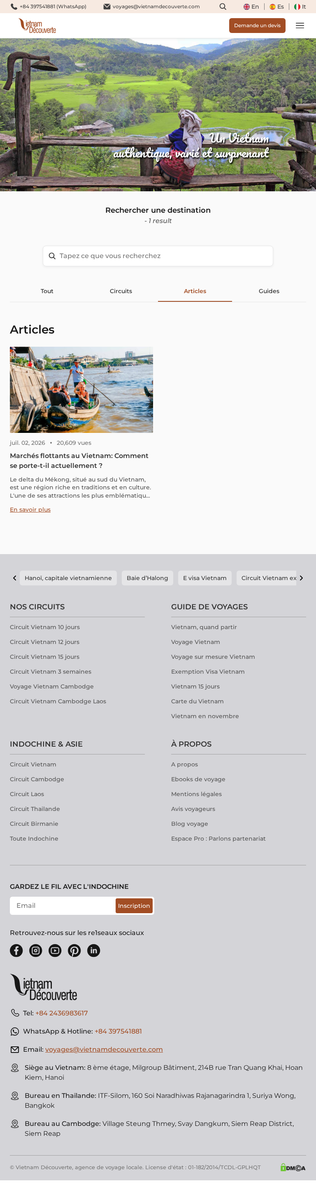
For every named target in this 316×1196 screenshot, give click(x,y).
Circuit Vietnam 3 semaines (50, 671)
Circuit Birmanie (34, 823)
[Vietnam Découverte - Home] (37, 25)
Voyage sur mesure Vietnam (213, 656)
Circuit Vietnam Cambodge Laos (58, 701)
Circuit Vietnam (33, 764)
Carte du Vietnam (197, 701)
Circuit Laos (27, 794)
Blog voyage (189, 823)
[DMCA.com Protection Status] (293, 1167)
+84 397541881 (118, 1031)
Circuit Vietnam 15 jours (44, 656)
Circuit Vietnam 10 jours (45, 627)
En (255, 6)
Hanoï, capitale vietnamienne (68, 578)
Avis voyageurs (193, 809)
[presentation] (47, 114)
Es (280, 6)
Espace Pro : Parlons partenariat (218, 838)
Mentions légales (196, 794)
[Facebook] (16, 950)
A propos (184, 764)
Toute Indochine (34, 838)
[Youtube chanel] (55, 950)
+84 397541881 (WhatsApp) (53, 6)
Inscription (134, 905)
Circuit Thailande (35, 809)
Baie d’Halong (147, 578)
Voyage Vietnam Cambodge (52, 686)
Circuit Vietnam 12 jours (44, 642)
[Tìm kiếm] (223, 6)
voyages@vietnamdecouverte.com (156, 6)
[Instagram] (35, 950)
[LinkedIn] (93, 950)
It (304, 6)
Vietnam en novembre (205, 716)
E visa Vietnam (205, 578)
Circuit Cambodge (37, 779)
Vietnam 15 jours (195, 686)
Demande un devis (257, 25)
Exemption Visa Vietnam (208, 671)
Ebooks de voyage (198, 779)
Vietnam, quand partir (204, 627)
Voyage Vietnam (195, 642)
